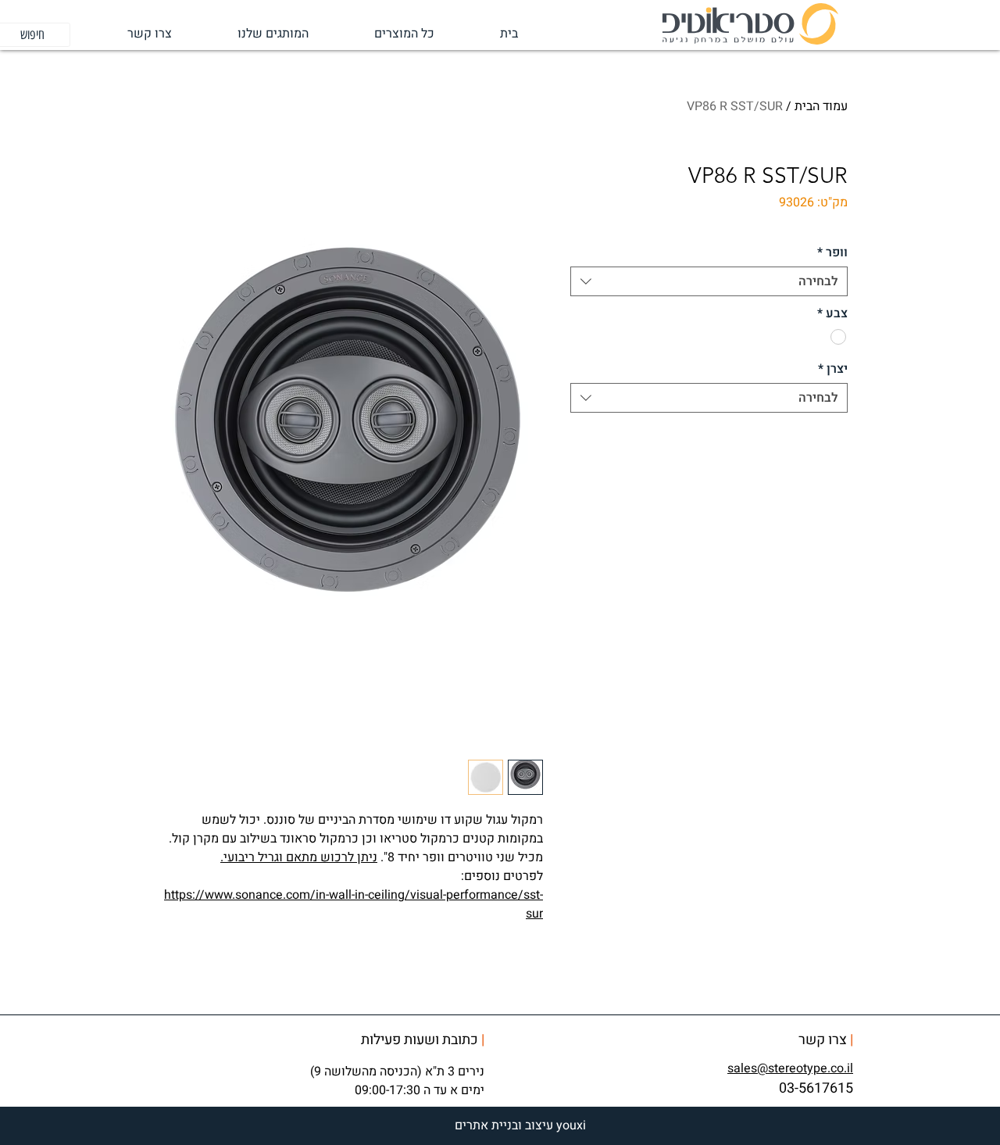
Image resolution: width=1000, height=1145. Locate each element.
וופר (832, 252)
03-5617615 (816, 1088)
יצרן (833, 369)
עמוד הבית (821, 106)
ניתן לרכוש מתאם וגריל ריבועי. (298, 857)
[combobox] (709, 281)
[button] (252, 34)
